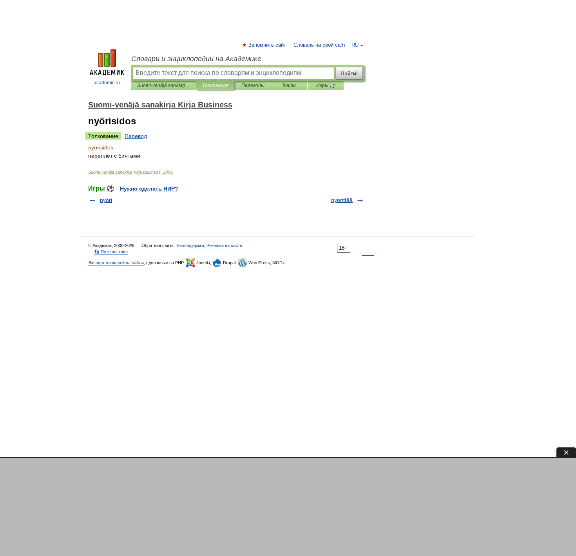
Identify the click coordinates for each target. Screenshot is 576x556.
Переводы (252, 85)
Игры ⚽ (325, 85)
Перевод (136, 136)
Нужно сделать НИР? (149, 188)
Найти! (349, 73)
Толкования (215, 85)
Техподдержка (190, 245)
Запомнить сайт (267, 45)
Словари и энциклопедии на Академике (196, 59)
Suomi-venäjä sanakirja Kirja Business (163, 85)
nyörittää (342, 200)
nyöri (106, 200)
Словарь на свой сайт (319, 45)
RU (355, 45)
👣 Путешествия (111, 251)
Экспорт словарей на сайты (116, 262)
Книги (289, 85)
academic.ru (107, 82)
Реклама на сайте (224, 245)
